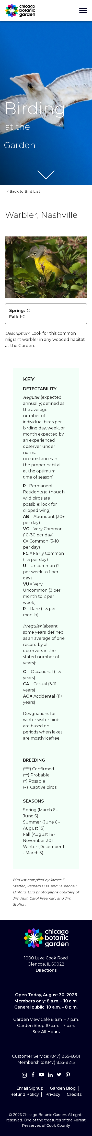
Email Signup (29, 1088)
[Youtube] (41, 1075)
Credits (74, 1094)
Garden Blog (63, 1088)
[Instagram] (24, 1075)
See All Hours (46, 1031)
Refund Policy (24, 1094)
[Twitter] (59, 1075)
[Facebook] (33, 1075)
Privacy (52, 1094)
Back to (24, 191)
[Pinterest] (67, 1075)
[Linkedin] (50, 1075)
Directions (46, 970)
